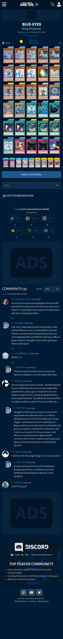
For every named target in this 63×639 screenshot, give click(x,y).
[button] (4, 4)
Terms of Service (20, 601)
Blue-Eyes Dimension (34, 41)
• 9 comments (31, 36)
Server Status (43, 601)
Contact (32, 601)
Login (17, 209)
